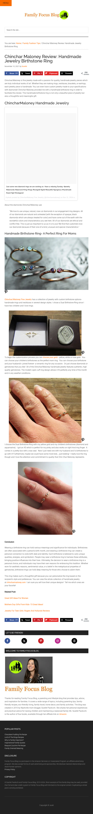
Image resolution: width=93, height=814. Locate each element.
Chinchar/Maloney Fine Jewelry (18, 299)
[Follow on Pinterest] (41, 641)
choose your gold (50, 357)
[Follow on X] (24, 641)
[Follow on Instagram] (57, 641)
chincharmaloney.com (16, 582)
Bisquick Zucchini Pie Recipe (15, 745)
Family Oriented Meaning (14, 748)
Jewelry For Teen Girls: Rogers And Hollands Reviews (27, 611)
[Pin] (6, 293)
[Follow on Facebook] (7, 641)
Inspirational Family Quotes (15, 743)
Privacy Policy (10, 769)
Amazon (62, 714)
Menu (6, 3)
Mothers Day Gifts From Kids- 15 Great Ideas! (24, 604)
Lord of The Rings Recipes (14, 737)
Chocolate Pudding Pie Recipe (16, 734)
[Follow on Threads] (74, 641)
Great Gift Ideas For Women (16, 598)
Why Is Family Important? (14, 740)
